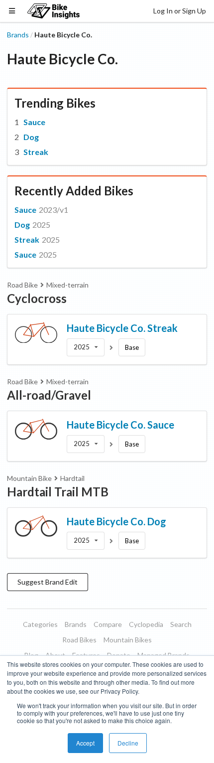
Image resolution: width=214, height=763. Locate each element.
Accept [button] (85, 743)
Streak (35, 151)
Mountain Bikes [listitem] (128, 639)
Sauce (34, 122)
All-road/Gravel (49, 395)
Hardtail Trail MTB (57, 491)
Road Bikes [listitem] (79, 639)
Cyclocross (37, 298)
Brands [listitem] (76, 624)
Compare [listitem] (108, 624)
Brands (18, 34)
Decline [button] (127, 743)
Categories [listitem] (40, 624)
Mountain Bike (29, 478)
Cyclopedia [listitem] (146, 624)
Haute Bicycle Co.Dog (116, 521)
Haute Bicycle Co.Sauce (120, 425)
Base (132, 347)
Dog (31, 137)
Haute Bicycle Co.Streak (122, 328)
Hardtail (72, 478)
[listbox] (86, 347)
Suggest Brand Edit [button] (47, 582)
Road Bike (22, 285)
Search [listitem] (181, 624)
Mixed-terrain (67, 285)
